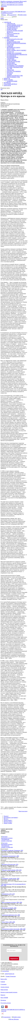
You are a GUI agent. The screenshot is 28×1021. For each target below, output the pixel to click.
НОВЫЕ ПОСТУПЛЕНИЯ (14, 53)
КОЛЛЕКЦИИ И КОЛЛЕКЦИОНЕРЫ (12, 56)
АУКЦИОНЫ (10, 58)
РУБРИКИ (6, 37)
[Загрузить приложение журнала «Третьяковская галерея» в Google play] (7, 847)
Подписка (3, 1000)
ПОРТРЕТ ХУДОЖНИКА (14, 71)
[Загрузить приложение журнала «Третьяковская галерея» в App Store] (7, 840)
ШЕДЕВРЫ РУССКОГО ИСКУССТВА (13, 48)
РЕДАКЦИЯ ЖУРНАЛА (13, 26)
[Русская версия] (12, 14)
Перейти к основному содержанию (10, 1)
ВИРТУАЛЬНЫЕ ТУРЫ (13, 77)
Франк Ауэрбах (8, 823)
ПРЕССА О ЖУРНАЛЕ (13, 33)
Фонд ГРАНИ (4, 997)
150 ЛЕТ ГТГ (10, 51)
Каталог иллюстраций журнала (9, 992)
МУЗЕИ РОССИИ (12, 64)
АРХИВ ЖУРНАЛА (12, 28)
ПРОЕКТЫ (10, 72)
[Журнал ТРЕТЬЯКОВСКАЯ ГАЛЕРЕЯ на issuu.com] (14, 1011)
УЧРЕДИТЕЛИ (11, 23)
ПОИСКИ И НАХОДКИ (13, 61)
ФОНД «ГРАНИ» (8, 79)
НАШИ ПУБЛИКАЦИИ (13, 42)
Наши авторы (4, 989)
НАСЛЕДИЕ (10, 44)
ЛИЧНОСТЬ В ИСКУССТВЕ (15, 75)
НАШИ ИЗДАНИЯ (12, 81)
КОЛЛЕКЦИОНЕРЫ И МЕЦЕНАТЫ (17, 54)
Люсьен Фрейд (8, 820)
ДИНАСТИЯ (10, 70)
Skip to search (23, 1)
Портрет (6, 816)
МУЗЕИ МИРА (11, 63)
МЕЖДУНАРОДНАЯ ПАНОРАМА (16, 43)
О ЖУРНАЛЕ (7, 22)
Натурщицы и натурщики (11, 817)
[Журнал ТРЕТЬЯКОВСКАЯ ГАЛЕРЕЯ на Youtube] (2, 9)
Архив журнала (5, 987)
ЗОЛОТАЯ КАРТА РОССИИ (15, 39)
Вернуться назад (23, 811)
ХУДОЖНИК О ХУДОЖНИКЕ (15, 65)
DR (1, 89)
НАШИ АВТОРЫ (11, 29)
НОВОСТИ (7, 78)
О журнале (3, 984)
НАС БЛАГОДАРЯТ (12, 36)
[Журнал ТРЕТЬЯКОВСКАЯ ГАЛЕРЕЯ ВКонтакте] (14, 6)
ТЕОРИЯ (9, 74)
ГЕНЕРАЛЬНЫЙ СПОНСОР (14, 25)
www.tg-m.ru (5, 971)
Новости (3, 995)
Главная (3, 981)
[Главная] (12, 2)
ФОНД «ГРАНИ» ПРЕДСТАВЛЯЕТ (16, 50)
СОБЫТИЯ (10, 46)
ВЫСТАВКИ (10, 40)
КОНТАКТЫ (7, 85)
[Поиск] (4, 14)
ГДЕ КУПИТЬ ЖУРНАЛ (10, 84)
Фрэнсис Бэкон (8, 821)
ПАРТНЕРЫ (10, 35)
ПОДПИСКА (7, 82)
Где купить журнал (6, 1003)
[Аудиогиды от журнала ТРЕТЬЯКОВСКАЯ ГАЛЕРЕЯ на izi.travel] (14, 13)
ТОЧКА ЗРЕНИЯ (11, 60)
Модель (6, 819)
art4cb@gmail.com (9, 973)
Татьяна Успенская (11, 976)
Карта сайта (4, 979)
